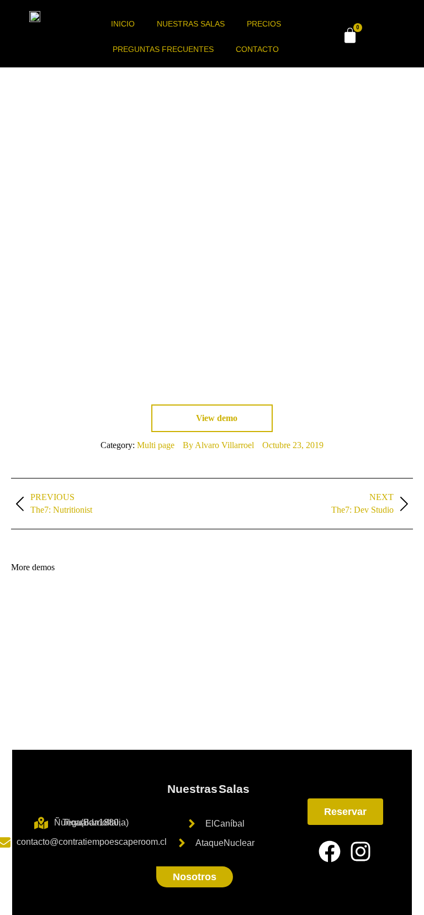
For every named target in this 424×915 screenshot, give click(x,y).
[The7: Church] (372, 647)
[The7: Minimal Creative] (32, 690)
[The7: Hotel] (287, 647)
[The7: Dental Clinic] (245, 690)
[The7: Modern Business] (372, 604)
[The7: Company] (75, 604)
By (218, 445)
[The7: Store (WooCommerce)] (32, 647)
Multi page (155, 445)
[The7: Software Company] (160, 690)
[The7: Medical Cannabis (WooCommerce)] (160, 647)
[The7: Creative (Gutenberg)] (75, 690)
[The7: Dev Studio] (117, 604)
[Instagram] (360, 851)
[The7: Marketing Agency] (330, 647)
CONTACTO (257, 49)
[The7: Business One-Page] (75, 647)
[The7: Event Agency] (117, 690)
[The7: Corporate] (287, 604)
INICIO (123, 23)
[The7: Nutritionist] (202, 604)
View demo (215, 418)
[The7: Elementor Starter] (32, 604)
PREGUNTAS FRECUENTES (163, 49)
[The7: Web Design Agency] (202, 690)
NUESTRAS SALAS (191, 23)
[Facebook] (329, 851)
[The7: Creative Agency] (245, 647)
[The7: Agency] (330, 604)
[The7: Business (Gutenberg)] (117, 647)
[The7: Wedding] (245, 604)
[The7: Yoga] (160, 604)
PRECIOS (264, 23)
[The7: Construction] (202, 647)
